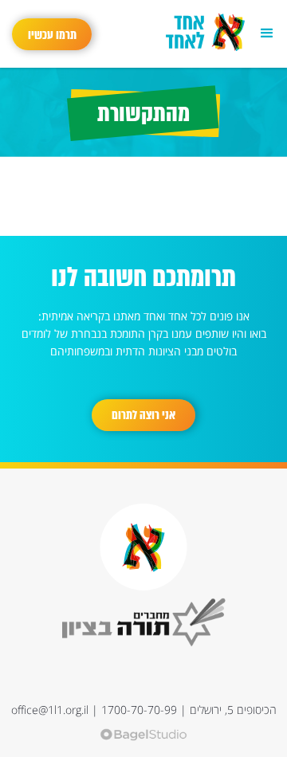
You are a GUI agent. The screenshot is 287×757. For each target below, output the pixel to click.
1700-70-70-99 (139, 709)
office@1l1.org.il (49, 709)
